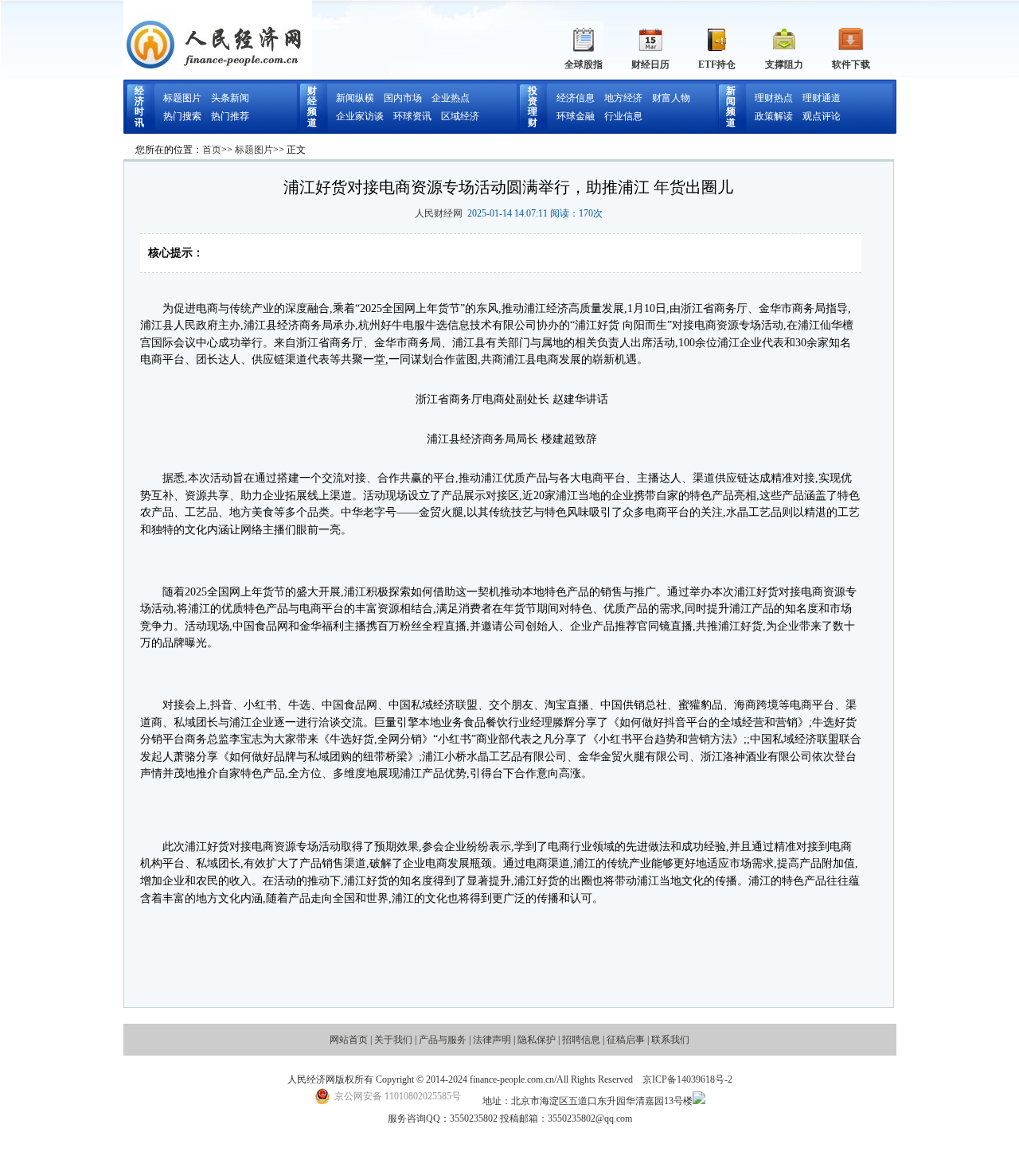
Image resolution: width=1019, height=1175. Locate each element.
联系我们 (670, 1039)
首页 (211, 149)
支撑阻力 (784, 64)
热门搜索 (182, 116)
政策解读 (774, 116)
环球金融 (575, 116)
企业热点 (450, 97)
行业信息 (623, 116)
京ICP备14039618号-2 (687, 1079)
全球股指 (583, 64)
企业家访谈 (360, 116)
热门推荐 (230, 116)
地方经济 (623, 97)
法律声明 (492, 1039)
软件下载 (851, 64)
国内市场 (403, 97)
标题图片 (182, 97)
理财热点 (774, 97)
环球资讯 (412, 116)
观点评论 (821, 116)
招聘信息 (581, 1039)
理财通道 (821, 97)
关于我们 (393, 1039)
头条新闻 (230, 97)
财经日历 (650, 64)
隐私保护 (536, 1039)
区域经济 (460, 116)
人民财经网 (439, 213)
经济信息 (575, 97)
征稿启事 (626, 1039)
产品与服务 (443, 1039)
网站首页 (349, 1039)
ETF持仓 (717, 64)
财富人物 (671, 97)
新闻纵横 (355, 97)
